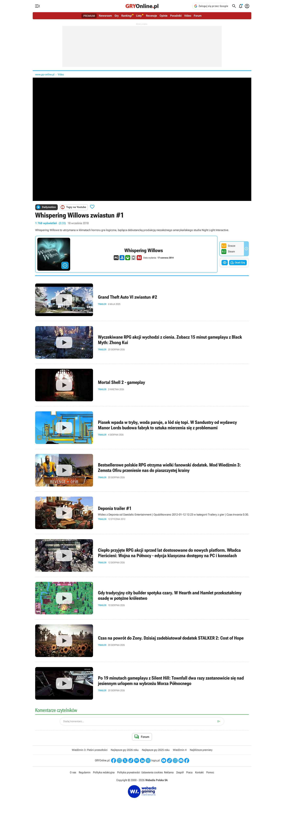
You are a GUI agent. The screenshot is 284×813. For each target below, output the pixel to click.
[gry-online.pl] (142, 6)
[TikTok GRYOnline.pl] (130, 760)
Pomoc (210, 772)
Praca (189, 772)
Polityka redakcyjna (104, 772)
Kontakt (199, 772)
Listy (139, 15)
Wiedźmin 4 (180, 749)
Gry (117, 15)
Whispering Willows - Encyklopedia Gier (126, 254)
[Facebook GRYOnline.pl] (113, 760)
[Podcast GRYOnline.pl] (136, 760)
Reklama (169, 772)
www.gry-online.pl (44, 74)
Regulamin (84, 772)
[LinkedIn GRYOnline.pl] (142, 760)
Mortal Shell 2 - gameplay (142, 385)
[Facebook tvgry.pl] (186, 760)
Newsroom (105, 15)
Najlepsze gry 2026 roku (125, 749)
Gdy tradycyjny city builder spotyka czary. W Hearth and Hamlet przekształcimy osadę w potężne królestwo (142, 598)
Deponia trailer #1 (142, 513)
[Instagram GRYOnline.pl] (119, 760)
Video (187, 15)
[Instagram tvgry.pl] (175, 760)
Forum (197, 15)
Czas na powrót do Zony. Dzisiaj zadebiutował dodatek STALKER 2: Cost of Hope (142, 640)
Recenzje (151, 15)
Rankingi (126, 15)
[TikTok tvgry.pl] (169, 760)
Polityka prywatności (128, 772)
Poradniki (176, 15)
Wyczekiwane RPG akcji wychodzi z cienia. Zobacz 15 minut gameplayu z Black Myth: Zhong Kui (142, 342)
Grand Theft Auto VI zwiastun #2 (142, 300)
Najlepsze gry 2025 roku (156, 749)
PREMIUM (89, 15)
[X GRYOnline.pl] (125, 760)
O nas (73, 772)
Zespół (180, 772)
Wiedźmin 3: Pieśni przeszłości (89, 749)
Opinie (163, 15)
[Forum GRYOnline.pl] (148, 760)
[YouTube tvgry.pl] (163, 760)
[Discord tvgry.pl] (180, 760)
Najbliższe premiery (201, 749)
